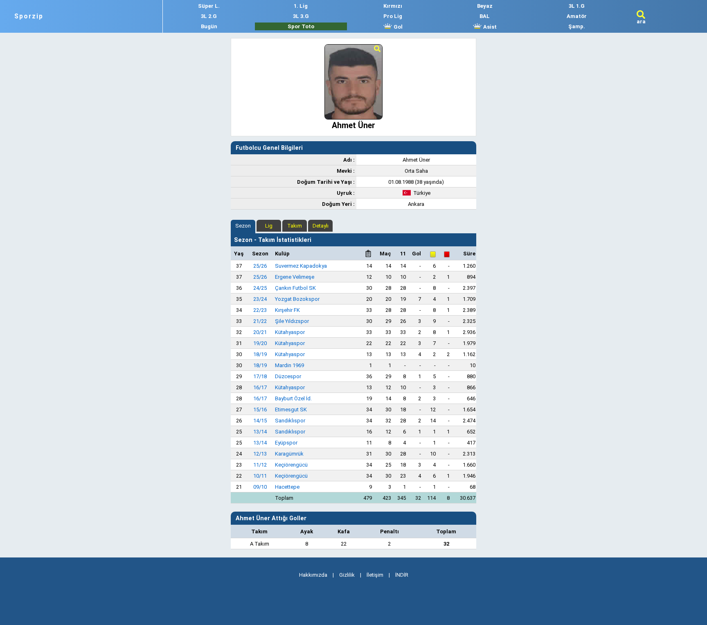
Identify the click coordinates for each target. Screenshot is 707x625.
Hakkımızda (313, 575)
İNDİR (401, 575)
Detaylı (321, 226)
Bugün (209, 26)
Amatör (577, 16)
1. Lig (301, 6)
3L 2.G (209, 16)
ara (641, 21)
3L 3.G (301, 16)
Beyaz (485, 6)
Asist (489, 27)
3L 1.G (577, 6)
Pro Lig (392, 16)
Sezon (243, 226)
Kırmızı (392, 6)
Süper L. (209, 6)
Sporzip (28, 16)
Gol (397, 27)
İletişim (375, 575)
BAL (485, 16)
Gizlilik (347, 575)
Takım (294, 226)
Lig (268, 226)
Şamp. (576, 26)
